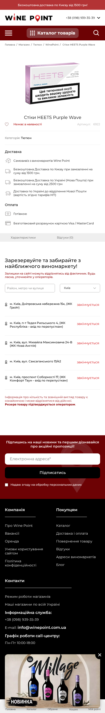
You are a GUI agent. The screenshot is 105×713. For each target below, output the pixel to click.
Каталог (63, 526)
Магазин (24, 44)
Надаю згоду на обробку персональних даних (46, 484)
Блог (60, 565)
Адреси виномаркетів (76, 557)
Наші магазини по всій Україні (32, 604)
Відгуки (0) (65, 237)
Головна (10, 44)
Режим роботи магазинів (28, 597)
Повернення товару (74, 541)
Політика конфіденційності (20, 563)
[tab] (23, 237)
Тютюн (37, 44)
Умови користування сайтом (24, 551)
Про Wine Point (19, 526)
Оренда (12, 541)
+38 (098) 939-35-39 (22, 620)
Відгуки (63, 549)
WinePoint (52, 44)
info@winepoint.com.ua (42, 627)
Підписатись (53, 472)
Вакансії (12, 533)
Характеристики (23, 237)
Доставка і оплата (72, 533)
